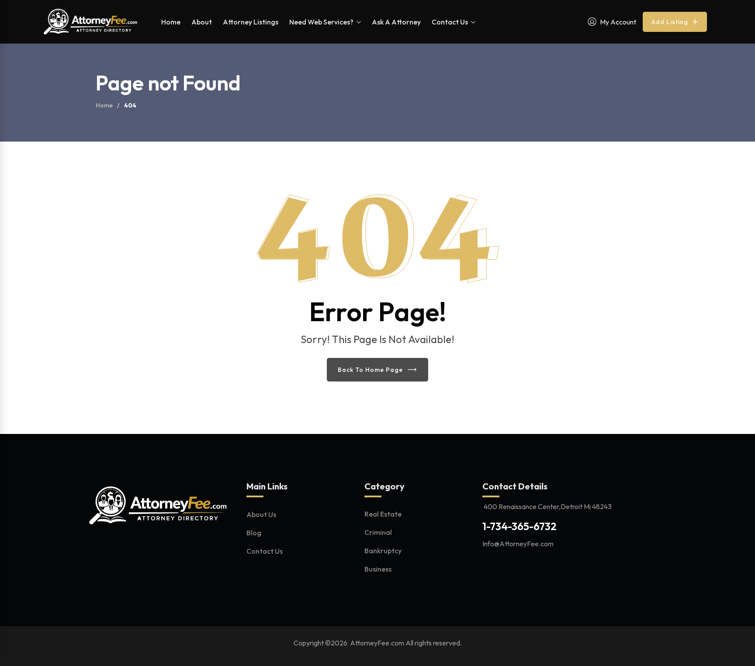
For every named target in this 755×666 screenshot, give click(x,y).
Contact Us (450, 21)
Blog (253, 532)
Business (377, 569)
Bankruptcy (383, 550)
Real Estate (383, 514)
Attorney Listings (250, 21)
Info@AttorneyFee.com (518, 543)
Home (170, 21)
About (201, 21)
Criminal (378, 532)
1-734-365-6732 (519, 526)
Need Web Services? (321, 21)
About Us (261, 514)
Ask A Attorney (396, 21)
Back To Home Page (370, 370)
